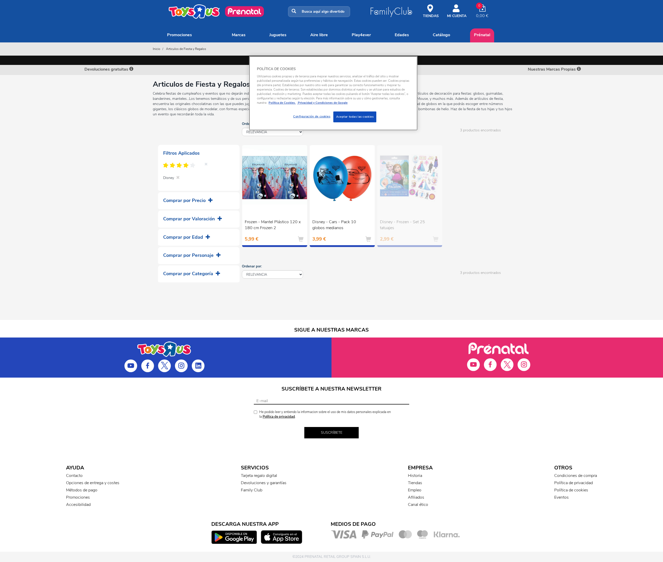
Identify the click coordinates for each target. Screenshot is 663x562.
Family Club (251, 490)
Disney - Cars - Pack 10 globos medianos (334, 225)
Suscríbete (331, 432)
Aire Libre (319, 35)
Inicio (156, 49)
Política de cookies (571, 490)
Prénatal (482, 35)
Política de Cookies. (282, 103)
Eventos (561, 497)
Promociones (179, 35)
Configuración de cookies (311, 116)
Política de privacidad (279, 416)
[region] (333, 93)
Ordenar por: (252, 266)
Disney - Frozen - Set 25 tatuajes (402, 225)
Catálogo (441, 35)
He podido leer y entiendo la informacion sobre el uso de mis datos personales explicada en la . (325, 414)
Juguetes (277, 35)
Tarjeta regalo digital (259, 475)
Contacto (74, 475)
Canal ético (418, 504)
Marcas (239, 35)
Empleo (414, 490)
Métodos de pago (81, 490)
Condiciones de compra (575, 475)
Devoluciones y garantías (263, 483)
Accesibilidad (78, 504)
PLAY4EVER (361, 35)
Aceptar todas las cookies (354, 117)
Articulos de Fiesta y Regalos (186, 49)
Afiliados (416, 497)
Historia (415, 475)
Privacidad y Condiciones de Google (322, 103)
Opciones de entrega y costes (92, 483)
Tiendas (415, 483)
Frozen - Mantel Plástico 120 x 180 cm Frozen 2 (273, 225)
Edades (402, 35)
